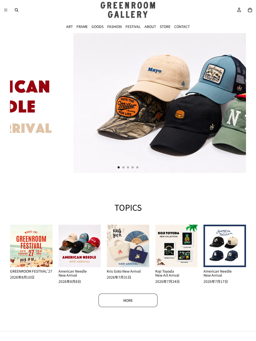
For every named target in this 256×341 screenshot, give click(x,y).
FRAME (82, 26)
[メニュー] (6, 10)
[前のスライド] (18, 103)
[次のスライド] (238, 103)
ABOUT (150, 26)
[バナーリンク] (128, 103)
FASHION (114, 26)
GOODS (98, 26)
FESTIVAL (133, 26)
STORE (165, 26)
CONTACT (182, 26)
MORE (128, 300)
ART (69, 26)
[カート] (250, 9)
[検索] (16, 9)
